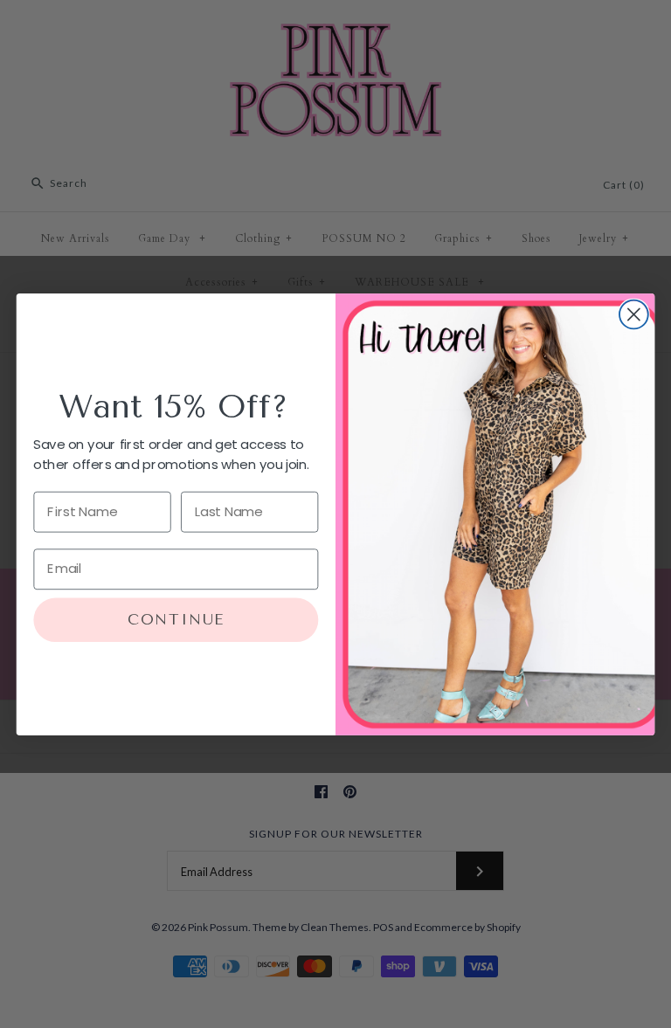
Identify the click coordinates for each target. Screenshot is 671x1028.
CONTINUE (176, 620)
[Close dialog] (633, 314)
